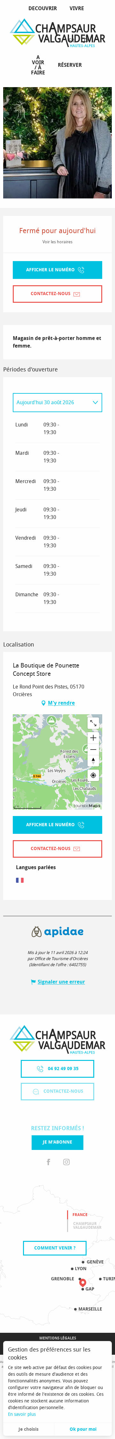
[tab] (51, 403)
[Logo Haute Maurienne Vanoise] (57, 1039)
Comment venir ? (54, 1248)
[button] (85, 40)
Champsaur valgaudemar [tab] (87, 1225)
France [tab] (80, 1215)
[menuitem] (44, 9)
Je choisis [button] (29, 1429)
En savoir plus (22, 1414)
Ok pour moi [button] (83, 1429)
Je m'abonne (57, 1142)
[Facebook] (48, 1162)
